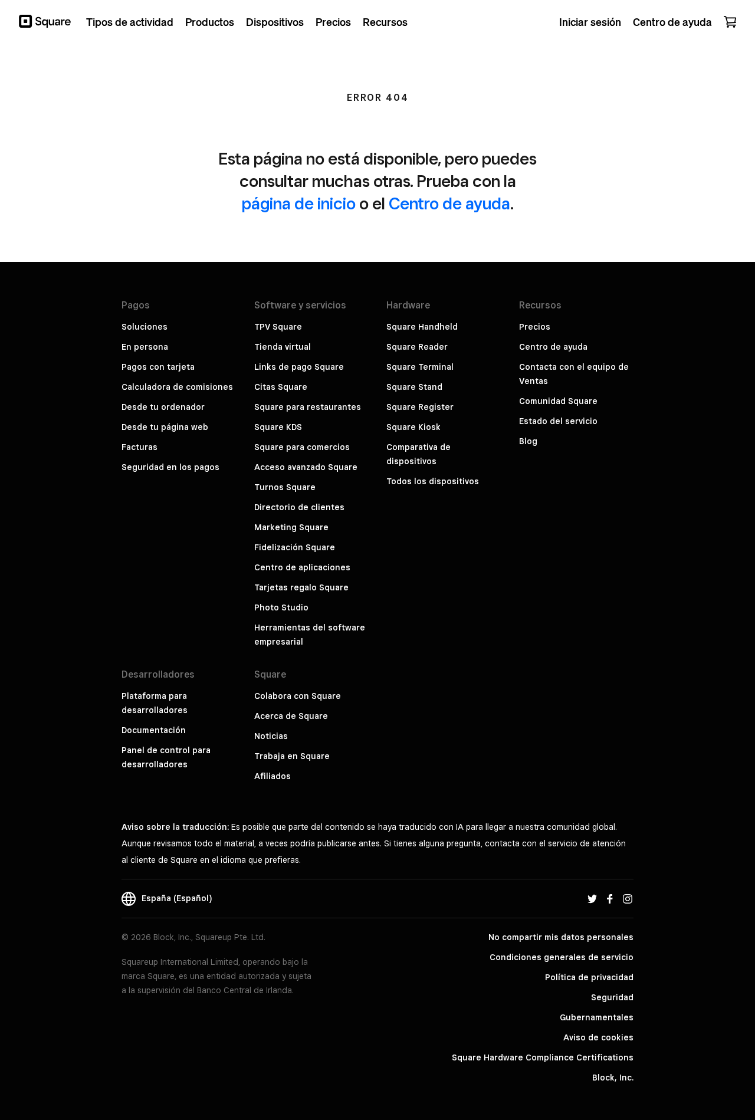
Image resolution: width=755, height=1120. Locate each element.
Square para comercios (302, 447)
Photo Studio (281, 607)
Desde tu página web (165, 427)
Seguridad (612, 997)
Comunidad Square (558, 401)
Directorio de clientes (299, 507)
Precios (534, 326)
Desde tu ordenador (163, 407)
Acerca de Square (291, 716)
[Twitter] (592, 898)
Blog (528, 441)
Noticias (271, 736)
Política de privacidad (589, 977)
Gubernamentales (596, 1017)
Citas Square (280, 387)
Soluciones (145, 326)
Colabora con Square (297, 696)
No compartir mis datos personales (560, 937)
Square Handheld (422, 326)
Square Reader (417, 347)
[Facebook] (610, 898)
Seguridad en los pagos (170, 467)
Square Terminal (420, 367)
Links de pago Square (299, 367)
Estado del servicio (558, 421)
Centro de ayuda (449, 203)
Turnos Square (285, 487)
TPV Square (278, 326)
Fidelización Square (294, 547)
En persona (145, 347)
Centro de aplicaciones (302, 567)
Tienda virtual (282, 347)
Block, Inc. (612, 1077)
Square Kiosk (413, 427)
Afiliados (272, 776)
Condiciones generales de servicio (561, 957)
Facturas (139, 447)
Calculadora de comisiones (177, 387)
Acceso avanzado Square (305, 467)
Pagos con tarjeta (158, 367)
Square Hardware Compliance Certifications (542, 1057)
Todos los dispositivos (432, 481)
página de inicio (299, 203)
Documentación (154, 730)
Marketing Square (291, 527)
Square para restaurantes (307, 407)
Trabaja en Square (292, 756)
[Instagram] (627, 898)
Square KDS (278, 427)
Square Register (420, 407)
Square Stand (414, 387)
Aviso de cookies (598, 1037)
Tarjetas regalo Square (301, 587)
